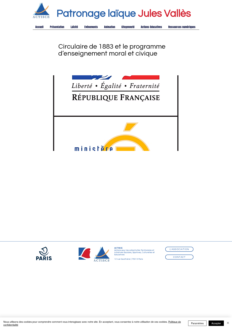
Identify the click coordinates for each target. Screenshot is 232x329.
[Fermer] (228, 323)
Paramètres (197, 323)
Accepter (216, 323)
